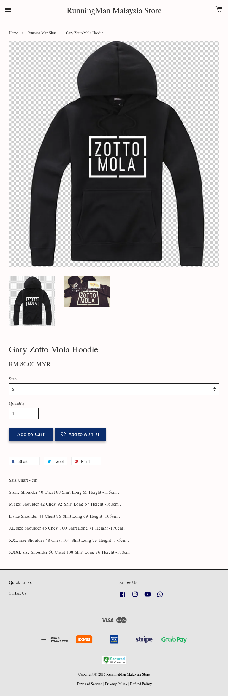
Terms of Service (89, 683)
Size (13, 379)
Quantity (17, 403)
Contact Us (17, 593)
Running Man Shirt (42, 32)
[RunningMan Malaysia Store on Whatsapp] (160, 597)
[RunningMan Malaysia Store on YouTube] (147, 597)
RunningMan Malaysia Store (114, 10)
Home (13, 32)
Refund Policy (141, 683)
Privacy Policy (116, 683)
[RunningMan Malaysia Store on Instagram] (135, 597)
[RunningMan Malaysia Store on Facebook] (122, 597)
